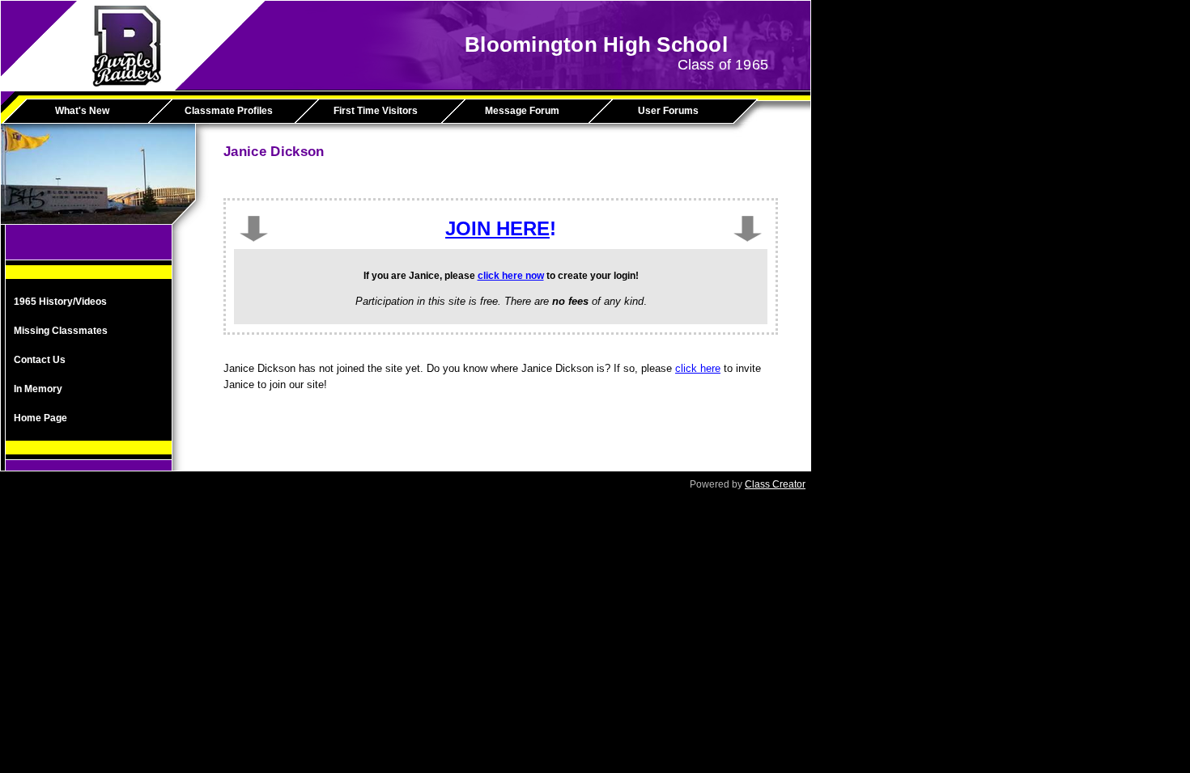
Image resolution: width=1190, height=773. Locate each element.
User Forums (668, 110)
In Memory (38, 389)
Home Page (40, 418)
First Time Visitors (376, 110)
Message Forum (522, 110)
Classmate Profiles (229, 110)
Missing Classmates (61, 330)
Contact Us (40, 359)
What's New (82, 110)
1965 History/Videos (60, 301)
